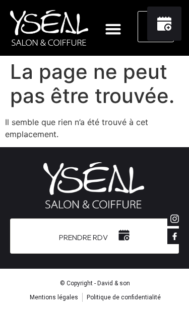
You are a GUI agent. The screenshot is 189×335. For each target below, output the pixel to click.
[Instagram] (174, 218)
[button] (112, 29)
